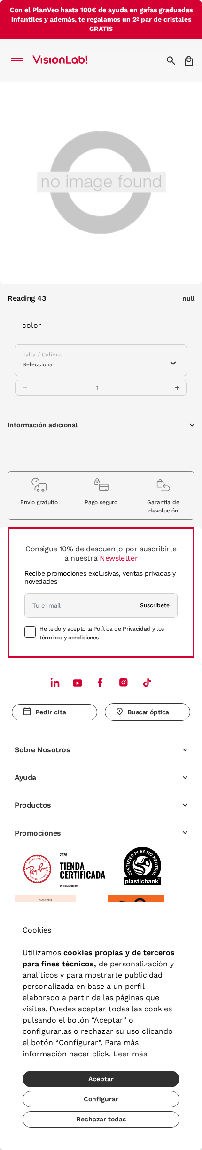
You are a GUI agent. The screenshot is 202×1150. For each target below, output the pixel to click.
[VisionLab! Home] (72, 60)
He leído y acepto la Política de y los (101, 632)
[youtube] (123, 682)
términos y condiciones (69, 637)
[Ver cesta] (189, 61)
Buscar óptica (148, 712)
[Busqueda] (172, 60)
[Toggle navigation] (19, 60)
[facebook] (100, 682)
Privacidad (136, 628)
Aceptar (101, 1079)
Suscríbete (155, 605)
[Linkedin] (55, 682)
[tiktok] (147, 682)
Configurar (101, 1099)
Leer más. (131, 1053)
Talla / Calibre (42, 354)
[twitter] (77, 682)
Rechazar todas (101, 1119)
